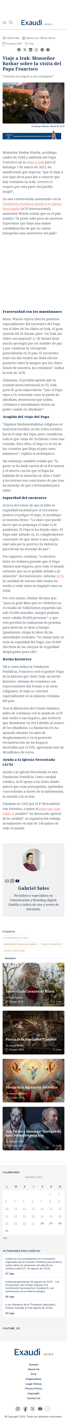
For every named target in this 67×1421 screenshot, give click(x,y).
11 (15, 1208)
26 (24, 1223)
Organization (33, 1379)
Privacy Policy (33, 1388)
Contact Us (33, 1398)
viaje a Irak (35, 162)
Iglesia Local (33, 38)
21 (42, 1216)
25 (15, 1223)
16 (59, 1208)
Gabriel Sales (13, 38)
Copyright (33, 1393)
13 (33, 1208)
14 (42, 1208)
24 (6, 1223)
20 (33, 1216)
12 (24, 1208)
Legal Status (34, 1384)
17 (6, 1216)
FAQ (33, 1374)
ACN (59, 576)
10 (6, 1208)
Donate (33, 1364)
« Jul (5, 1238)
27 (33, 1223)
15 (51, 1208)
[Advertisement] (33, 8)
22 (51, 1216)
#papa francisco (52, 944)
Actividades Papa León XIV (21, 1251)
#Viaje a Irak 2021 (14, 950)
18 (15, 1216)
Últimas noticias (47, 38)
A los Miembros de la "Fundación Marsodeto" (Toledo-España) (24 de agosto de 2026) (30, 1306)
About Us (33, 1369)
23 (59, 1216)
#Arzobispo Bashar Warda (20, 944)
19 (24, 1216)
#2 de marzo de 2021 (16, 938)
